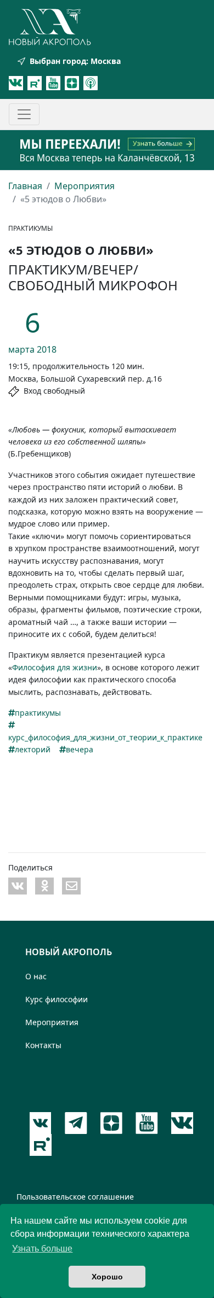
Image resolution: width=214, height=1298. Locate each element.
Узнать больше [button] (42, 1248)
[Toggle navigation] (24, 114)
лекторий (32, 749)
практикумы (38, 713)
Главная (25, 186)
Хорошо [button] (107, 1276)
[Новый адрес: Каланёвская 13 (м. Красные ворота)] (107, 150)
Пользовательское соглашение (75, 1196)
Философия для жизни (54, 667)
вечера (79, 749)
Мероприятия (84, 186)
